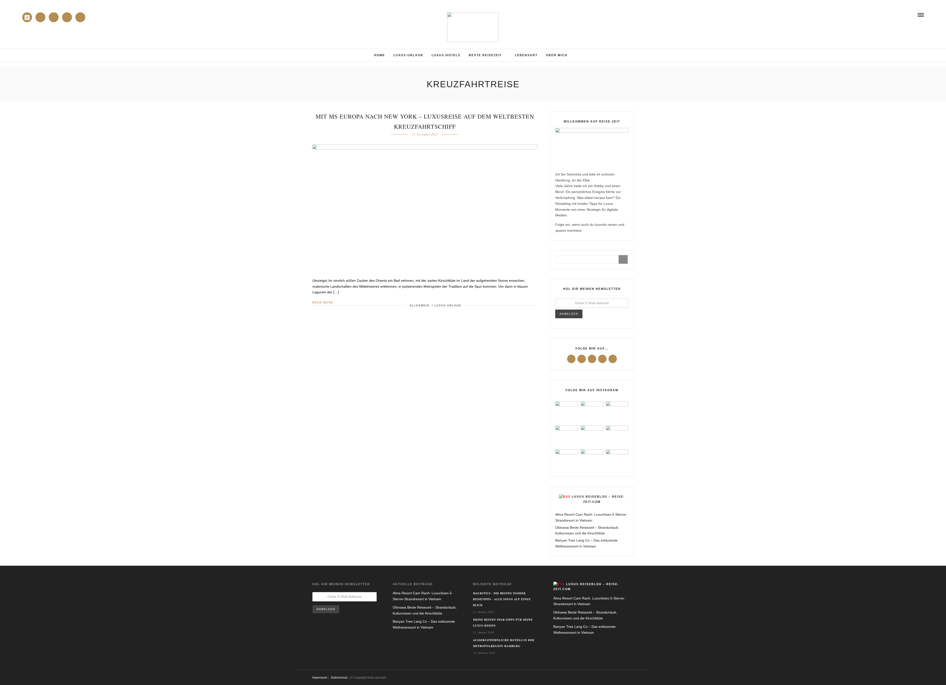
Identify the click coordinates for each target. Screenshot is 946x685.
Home (379, 55)
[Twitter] (581, 359)
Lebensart (526, 55)
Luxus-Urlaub (408, 55)
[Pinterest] (80, 17)
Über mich (556, 55)
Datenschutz (339, 677)
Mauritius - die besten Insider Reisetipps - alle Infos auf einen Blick (502, 599)
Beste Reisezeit (485, 55)
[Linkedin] (40, 17)
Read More (322, 302)
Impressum (319, 677)
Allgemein (419, 305)
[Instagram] (54, 17)
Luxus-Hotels (446, 55)
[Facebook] (571, 359)
